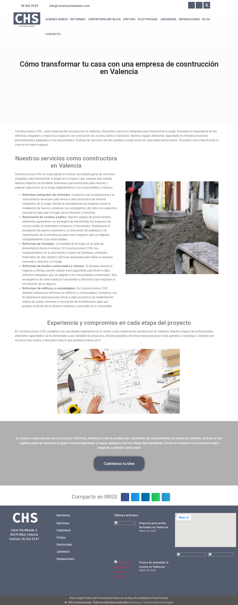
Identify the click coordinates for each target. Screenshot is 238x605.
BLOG (206, 19)
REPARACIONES (189, 19)
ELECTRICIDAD (147, 19)
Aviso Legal (76, 597)
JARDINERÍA (168, 19)
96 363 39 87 (30, 539)
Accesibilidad (142, 597)
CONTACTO (53, 34)
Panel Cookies (160, 597)
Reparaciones (65, 559)
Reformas (63, 523)
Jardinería (63, 551)
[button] (125, 497)
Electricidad (64, 544)
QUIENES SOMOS (56, 19)
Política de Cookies (122, 597)
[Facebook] (191, 5)
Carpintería (63, 530)
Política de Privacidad (97, 597)
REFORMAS (77, 19)
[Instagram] (199, 5)
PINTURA (129, 19)
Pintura (61, 537)
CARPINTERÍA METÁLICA (104, 19)
